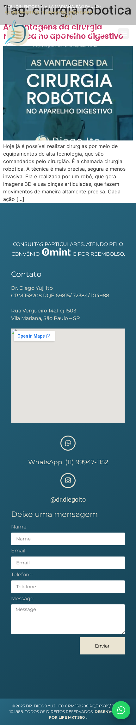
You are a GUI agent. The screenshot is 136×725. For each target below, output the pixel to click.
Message (22, 599)
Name (19, 527)
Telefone (22, 575)
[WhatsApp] (121, 710)
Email (18, 551)
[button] (123, 33)
